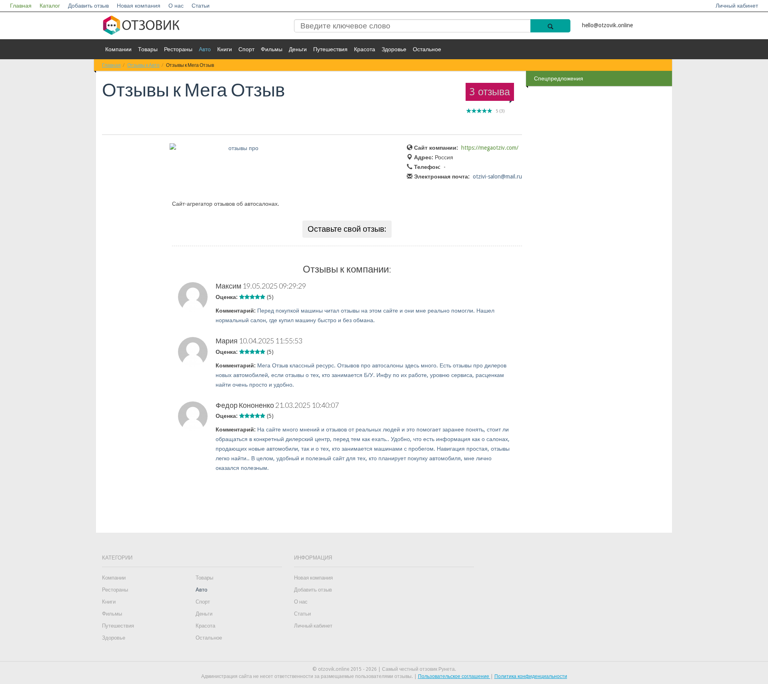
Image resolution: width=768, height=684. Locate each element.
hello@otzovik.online (607, 25)
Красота (364, 49)
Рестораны (178, 49)
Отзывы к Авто (143, 65)
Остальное (427, 49)
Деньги (298, 49)
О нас (176, 5)
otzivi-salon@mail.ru (497, 176)
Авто (205, 49)
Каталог (50, 5)
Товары (148, 49)
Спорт (246, 49)
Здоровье (394, 49)
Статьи (201, 5)
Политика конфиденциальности (530, 676)
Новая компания (138, 5)
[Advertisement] (600, 216)
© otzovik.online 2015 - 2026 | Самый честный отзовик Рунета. (384, 669)
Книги (224, 49)
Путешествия (330, 49)
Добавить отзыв (88, 5)
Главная (21, 5)
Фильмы (271, 49)
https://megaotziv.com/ (489, 147)
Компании (118, 49)
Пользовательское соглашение (454, 676)
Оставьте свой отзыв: (347, 229)
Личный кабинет (737, 5)
